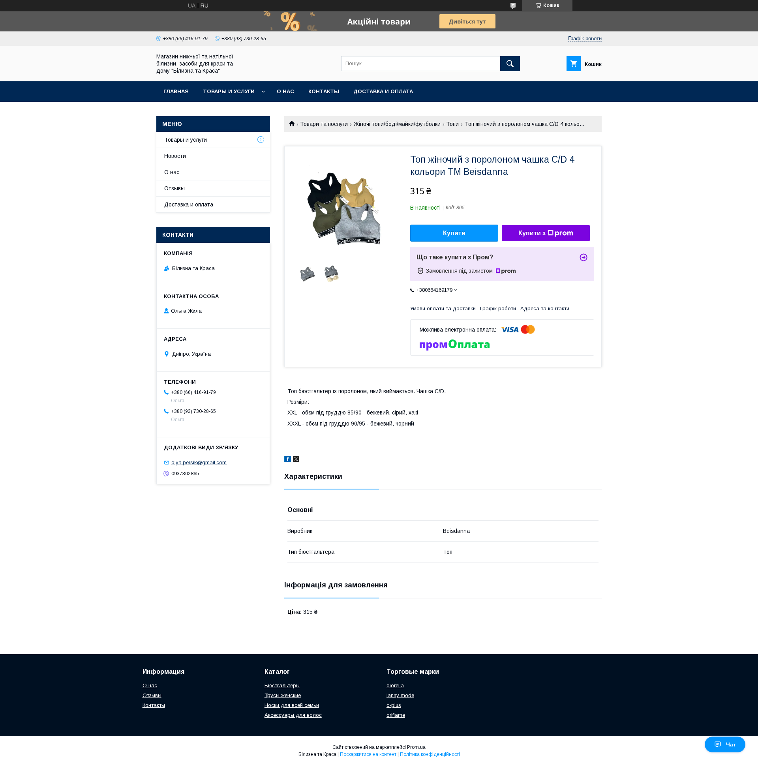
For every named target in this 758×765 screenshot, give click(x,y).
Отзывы (174, 188)
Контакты (323, 91)
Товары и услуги (229, 91)
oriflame (396, 715)
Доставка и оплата (383, 91)
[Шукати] (510, 63)
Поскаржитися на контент (368, 754)
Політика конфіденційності (430, 754)
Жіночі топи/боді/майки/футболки (397, 124)
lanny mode (400, 695)
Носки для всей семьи (292, 705)
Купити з (532, 233)
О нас (285, 91)
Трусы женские (283, 695)
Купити (454, 233)
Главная (176, 91)
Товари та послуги (324, 124)
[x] (296, 460)
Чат (731, 744)
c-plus (394, 705)
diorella (395, 685)
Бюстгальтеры (282, 685)
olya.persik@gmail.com (199, 462)
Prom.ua (416, 747)
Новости (175, 156)
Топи (452, 124)
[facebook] (287, 460)
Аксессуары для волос (293, 715)
